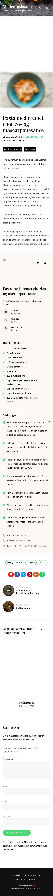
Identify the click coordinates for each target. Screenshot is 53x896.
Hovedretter (30, 137)
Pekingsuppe (26, 702)
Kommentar (8, 759)
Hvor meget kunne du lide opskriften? (19, 748)
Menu (47, 8)
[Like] (11, 574)
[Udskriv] (38, 262)
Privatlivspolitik (32, 875)
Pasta (42, 137)
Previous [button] (42, 629)
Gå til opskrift (13, 149)
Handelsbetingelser (26, 879)
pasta (43, 562)
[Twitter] (23, 574)
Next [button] (47, 629)
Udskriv (31, 149)
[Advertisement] (26, 44)
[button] (45, 262)
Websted (7, 816)
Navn (6, 786)
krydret (32, 562)
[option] (26, 674)
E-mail (6, 801)
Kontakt (17, 875)
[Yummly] (36, 574)
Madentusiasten (17, 6)
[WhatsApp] (42, 574)
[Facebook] (17, 574)
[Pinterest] (30, 574)
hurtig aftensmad (15, 562)
